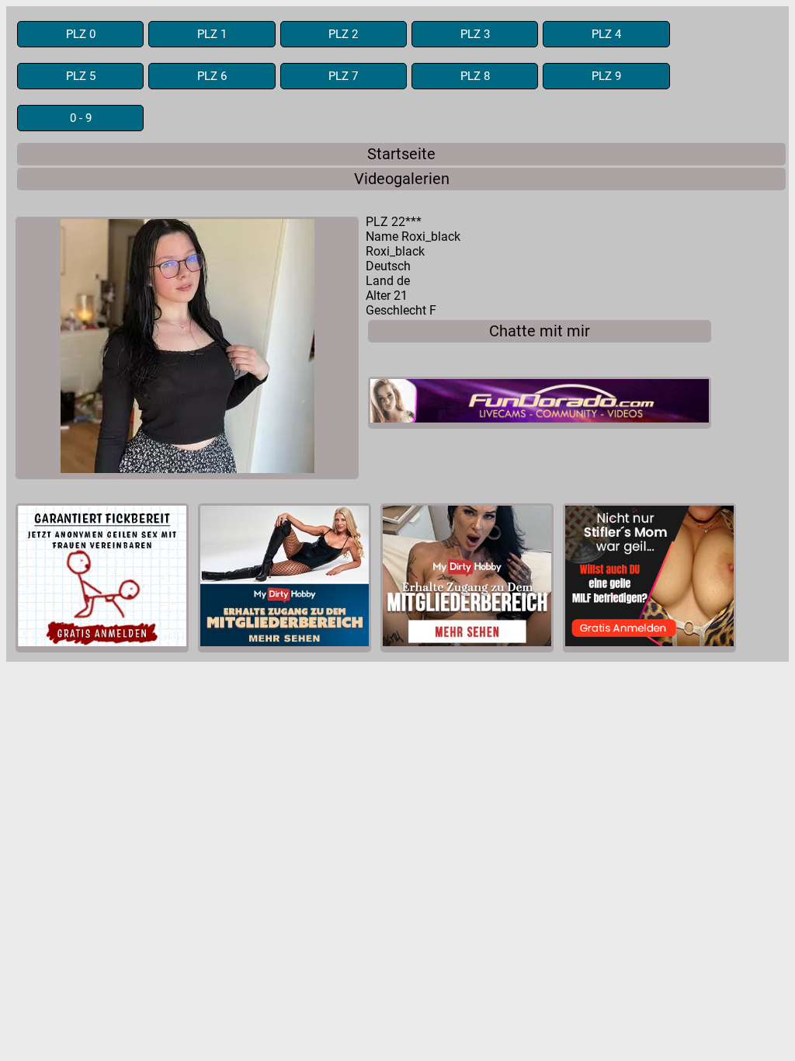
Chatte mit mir (539, 331)
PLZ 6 (212, 76)
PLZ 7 (343, 76)
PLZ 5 (80, 76)
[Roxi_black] (187, 348)
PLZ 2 (343, 34)
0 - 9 (81, 118)
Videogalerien (402, 179)
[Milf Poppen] (102, 577)
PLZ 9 (606, 76)
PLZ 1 (212, 34)
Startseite (401, 154)
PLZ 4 (606, 34)
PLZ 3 (475, 34)
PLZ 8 (475, 76)
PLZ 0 (80, 34)
